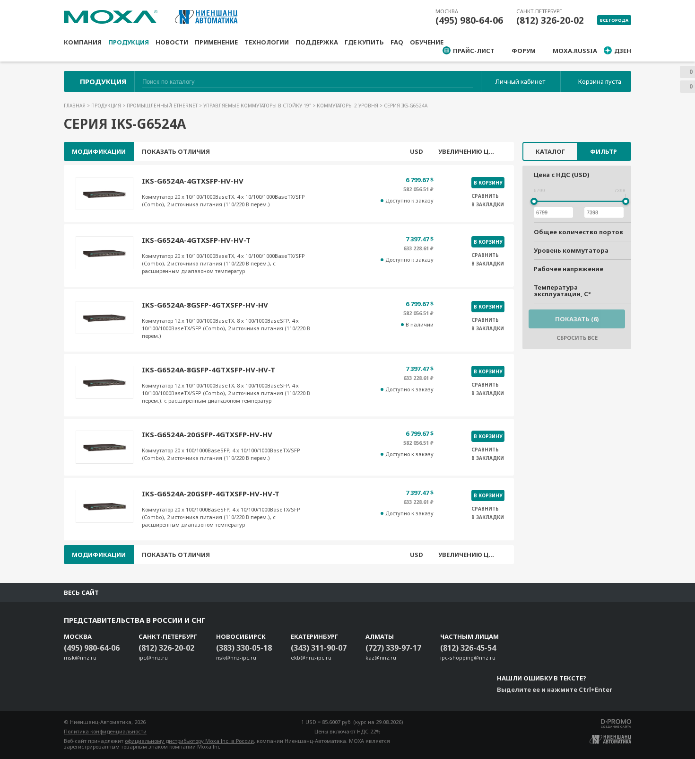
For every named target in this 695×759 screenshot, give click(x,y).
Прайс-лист (474, 50)
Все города (614, 20)
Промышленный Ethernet (163, 105)
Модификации (99, 151)
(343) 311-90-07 (319, 648)
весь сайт (81, 592)
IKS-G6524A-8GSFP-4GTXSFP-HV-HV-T (208, 369)
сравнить (485, 196)
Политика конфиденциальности (105, 731)
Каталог (550, 151)
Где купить (364, 42)
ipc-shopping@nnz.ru (467, 657)
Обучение (426, 42)
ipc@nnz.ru (153, 657)
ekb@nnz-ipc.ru (311, 657)
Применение (216, 42)
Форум (524, 50)
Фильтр (603, 151)
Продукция (128, 42)
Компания (83, 42)
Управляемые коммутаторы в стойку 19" (258, 105)
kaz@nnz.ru (380, 657)
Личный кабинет (520, 81)
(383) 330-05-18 (244, 648)
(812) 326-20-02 (550, 20)
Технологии (266, 42)
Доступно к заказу (409, 200)
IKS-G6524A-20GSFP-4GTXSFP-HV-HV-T (210, 493)
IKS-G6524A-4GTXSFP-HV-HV (192, 180)
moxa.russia (575, 50)
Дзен (622, 50)
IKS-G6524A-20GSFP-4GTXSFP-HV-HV (207, 434)
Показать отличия (176, 151)
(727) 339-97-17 (393, 648)
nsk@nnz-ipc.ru (236, 657)
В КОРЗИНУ (488, 182)
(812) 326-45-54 (468, 648)
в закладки (487, 204)
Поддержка (316, 42)
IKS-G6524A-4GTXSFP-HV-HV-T (196, 240)
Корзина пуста (599, 81)
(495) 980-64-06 (469, 20)
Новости (172, 42)
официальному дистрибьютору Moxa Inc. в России (189, 740)
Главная (75, 105)
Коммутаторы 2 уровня (348, 105)
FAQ (397, 42)
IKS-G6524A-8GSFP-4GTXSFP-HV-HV (205, 304)
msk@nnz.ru (80, 657)
